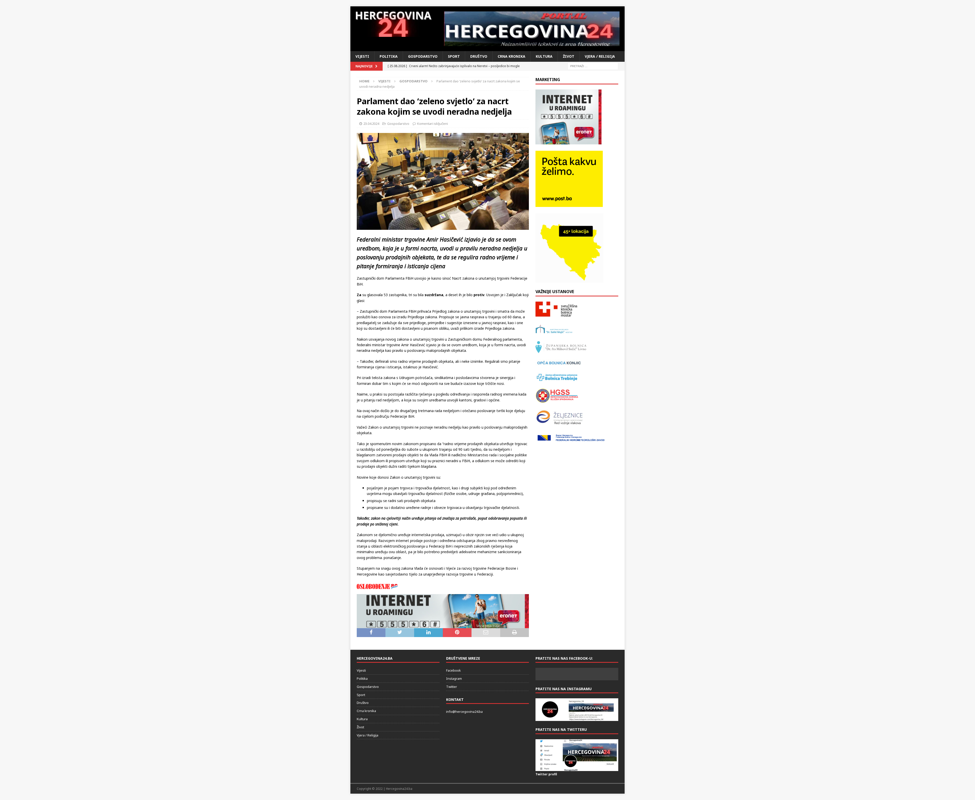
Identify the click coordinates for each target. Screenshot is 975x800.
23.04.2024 (371, 123)
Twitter (451, 686)
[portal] (532, 28)
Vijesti (362, 56)
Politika (389, 56)
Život (568, 56)
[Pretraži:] (592, 65)
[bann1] (443, 625)
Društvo (478, 56)
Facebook (453, 670)
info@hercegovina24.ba (464, 711)
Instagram (454, 678)
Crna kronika (511, 56)
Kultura (544, 56)
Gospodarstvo (422, 56)
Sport (454, 56)
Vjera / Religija (600, 56)
